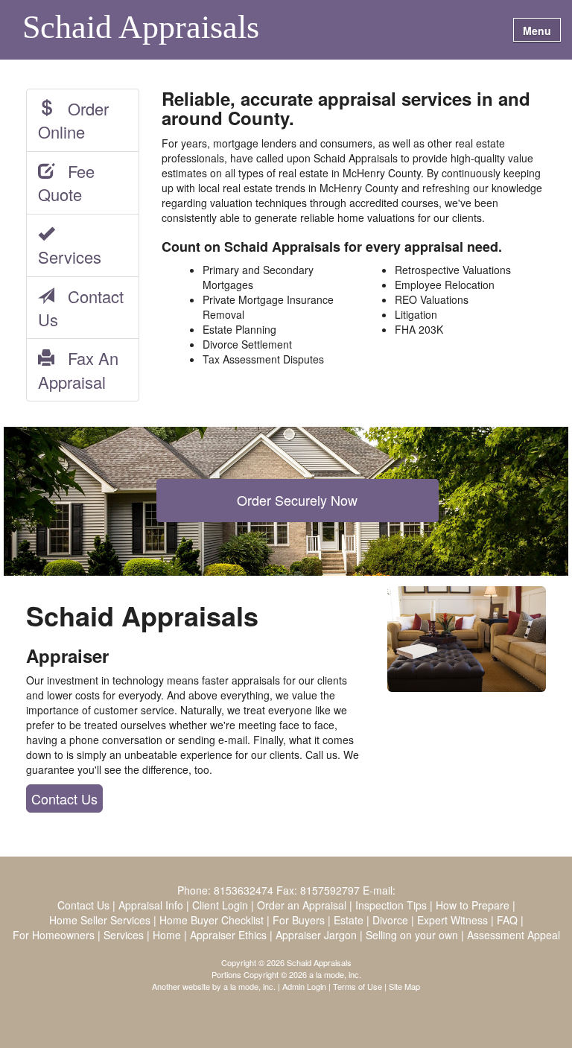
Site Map (404, 986)
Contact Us (81, 308)
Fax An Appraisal (78, 369)
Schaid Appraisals (140, 28)
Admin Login (304, 986)
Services (69, 245)
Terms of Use (357, 986)
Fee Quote (66, 182)
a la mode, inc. (249, 986)
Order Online (73, 120)
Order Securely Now (297, 499)
